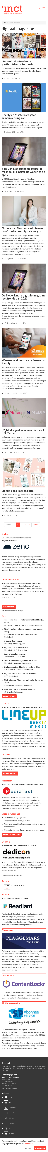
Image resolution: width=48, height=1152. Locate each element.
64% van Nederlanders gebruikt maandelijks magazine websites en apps (23, 172)
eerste (8, 524)
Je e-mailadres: (8, 598)
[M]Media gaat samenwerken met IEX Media (23, 431)
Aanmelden (9, 607)
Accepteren (40, 1148)
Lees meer (29, 1144)
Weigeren (28, 1148)
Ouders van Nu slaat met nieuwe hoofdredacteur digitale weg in (22, 230)
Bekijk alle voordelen (11, 834)
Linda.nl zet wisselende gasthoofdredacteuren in (18, 62)
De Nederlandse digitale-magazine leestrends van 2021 (23, 297)
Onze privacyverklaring (9, 1089)
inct (4, 23)
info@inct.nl (9, 1085)
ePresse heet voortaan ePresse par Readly (24, 361)
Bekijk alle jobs (9, 696)
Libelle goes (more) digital (18, 490)
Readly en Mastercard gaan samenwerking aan (19, 116)
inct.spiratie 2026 (17, 885)
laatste (35, 524)
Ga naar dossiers (9, 773)
